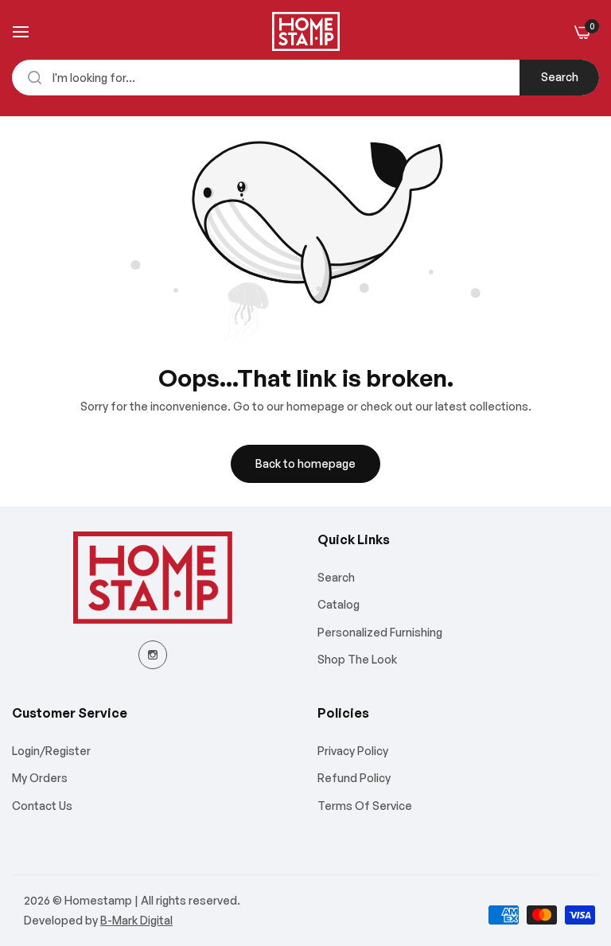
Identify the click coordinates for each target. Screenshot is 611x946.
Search (559, 77)
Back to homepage (305, 463)
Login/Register (51, 750)
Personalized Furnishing (379, 632)
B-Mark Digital (136, 920)
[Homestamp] (306, 31)
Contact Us (42, 805)
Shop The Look (357, 659)
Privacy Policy (352, 750)
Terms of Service (364, 805)
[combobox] (305, 77)
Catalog (338, 604)
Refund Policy (354, 777)
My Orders (40, 777)
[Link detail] (152, 654)
